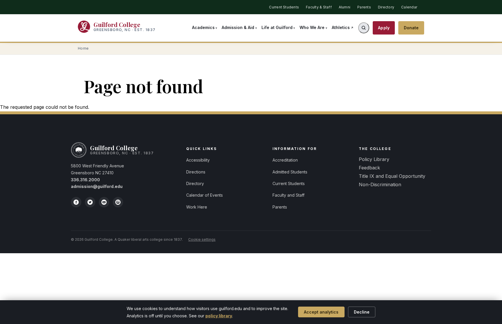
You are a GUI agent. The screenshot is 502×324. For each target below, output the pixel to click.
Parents (364, 7)
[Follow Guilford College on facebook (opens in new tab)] (76, 202)
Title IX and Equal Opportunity (392, 176)
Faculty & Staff (319, 7)
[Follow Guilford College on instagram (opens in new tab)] (118, 202)
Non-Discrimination (380, 184)
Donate (411, 27)
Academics (203, 27)
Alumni (344, 7)
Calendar (409, 7)
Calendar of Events (204, 195)
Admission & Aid (238, 27)
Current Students (284, 7)
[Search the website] (363, 27)
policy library (218, 315)
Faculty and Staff (288, 195)
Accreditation (285, 160)
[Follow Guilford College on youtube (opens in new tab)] (104, 202)
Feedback (369, 168)
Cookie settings (202, 239)
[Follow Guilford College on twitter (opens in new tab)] (90, 202)
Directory (386, 7)
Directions (195, 171)
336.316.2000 (85, 179)
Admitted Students (289, 171)
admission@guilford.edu (97, 186)
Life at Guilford (277, 27)
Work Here (196, 206)
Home (83, 48)
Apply (384, 27)
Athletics (341, 27)
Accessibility (198, 160)
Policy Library (374, 159)
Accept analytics (321, 311)
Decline (362, 311)
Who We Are (312, 27)
